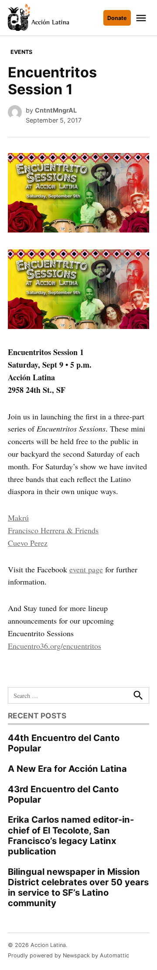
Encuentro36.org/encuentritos (54, 646)
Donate (117, 18)
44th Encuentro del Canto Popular (63, 743)
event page (86, 569)
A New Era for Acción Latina (67, 768)
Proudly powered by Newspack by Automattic (68, 955)
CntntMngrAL (56, 110)
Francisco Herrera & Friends (53, 530)
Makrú (18, 517)
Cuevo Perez (28, 543)
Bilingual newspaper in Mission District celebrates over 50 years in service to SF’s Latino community (78, 887)
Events (21, 52)
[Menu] (142, 18)
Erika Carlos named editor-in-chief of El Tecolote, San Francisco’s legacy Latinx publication (71, 835)
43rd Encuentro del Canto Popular (63, 794)
